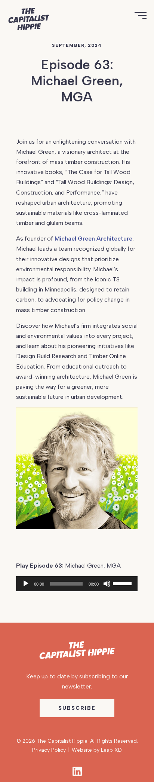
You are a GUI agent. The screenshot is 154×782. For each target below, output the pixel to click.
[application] (77, 583)
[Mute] (107, 583)
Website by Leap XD (97, 750)
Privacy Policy (49, 750)
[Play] (26, 583)
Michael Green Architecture (93, 238)
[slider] (123, 583)
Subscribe (77, 708)
